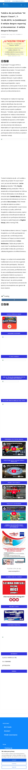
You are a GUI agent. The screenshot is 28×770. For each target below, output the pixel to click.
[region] (14, 759)
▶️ (9, 326)
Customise (14, 763)
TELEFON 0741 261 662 (14, 568)
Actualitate (18, 34)
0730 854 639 (7, 1)
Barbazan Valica (5, 34)
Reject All (14, 767)
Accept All (14, 760)
